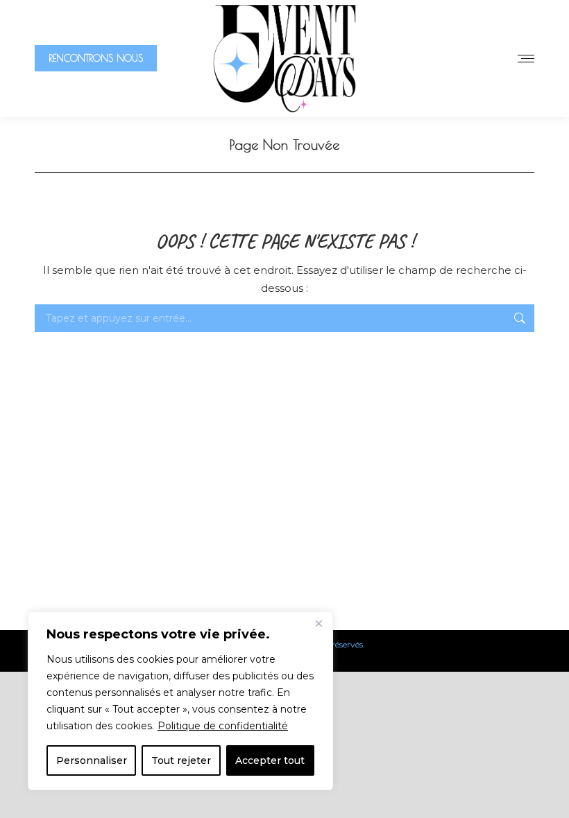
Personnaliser (91, 760)
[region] (180, 700)
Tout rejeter (181, 760)
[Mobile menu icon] (526, 58)
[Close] (318, 623)
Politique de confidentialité (223, 726)
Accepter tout (270, 760)
